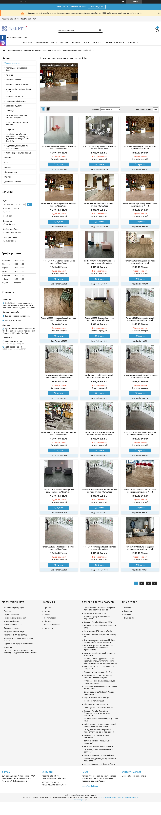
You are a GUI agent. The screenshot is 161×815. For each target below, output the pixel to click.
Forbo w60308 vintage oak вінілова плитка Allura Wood (140, 262)
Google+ (127, 614)
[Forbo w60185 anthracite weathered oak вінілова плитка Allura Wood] (99, 473)
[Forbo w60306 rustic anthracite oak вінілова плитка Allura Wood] (99, 244)
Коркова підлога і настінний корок (18, 90)
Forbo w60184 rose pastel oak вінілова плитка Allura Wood (99, 548)
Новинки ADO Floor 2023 (95, 613)
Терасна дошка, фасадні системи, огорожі (16, 116)
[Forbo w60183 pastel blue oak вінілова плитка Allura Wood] (59, 530)
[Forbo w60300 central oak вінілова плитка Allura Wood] (99, 187)
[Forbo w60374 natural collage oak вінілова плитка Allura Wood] (140, 530)
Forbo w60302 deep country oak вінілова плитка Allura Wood (58, 319)
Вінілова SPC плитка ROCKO (96, 704)
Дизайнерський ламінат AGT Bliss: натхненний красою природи (99, 641)
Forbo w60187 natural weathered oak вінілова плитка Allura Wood (140, 491)
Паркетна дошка (13, 80)
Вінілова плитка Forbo (52, 50)
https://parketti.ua (13, 320)
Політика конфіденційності (128, 797)
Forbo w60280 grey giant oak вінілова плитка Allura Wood (99, 147)
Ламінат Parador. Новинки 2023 (98, 622)
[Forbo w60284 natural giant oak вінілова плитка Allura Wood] (59, 187)
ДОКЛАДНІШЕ (97, 7)
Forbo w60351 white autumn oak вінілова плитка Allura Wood (99, 376)
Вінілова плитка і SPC (32, 50)
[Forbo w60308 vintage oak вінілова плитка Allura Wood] (140, 244)
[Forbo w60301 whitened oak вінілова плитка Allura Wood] (59, 244)
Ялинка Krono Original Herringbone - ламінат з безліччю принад (100, 609)
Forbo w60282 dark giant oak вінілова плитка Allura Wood (140, 147)
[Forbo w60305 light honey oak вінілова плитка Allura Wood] (140, 187)
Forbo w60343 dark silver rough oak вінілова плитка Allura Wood (59, 491)
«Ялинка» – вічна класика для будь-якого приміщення (100, 682)
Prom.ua (93, 795)
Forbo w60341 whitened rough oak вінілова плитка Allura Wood (99, 433)
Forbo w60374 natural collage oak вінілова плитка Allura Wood (140, 548)
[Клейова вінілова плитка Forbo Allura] (59, 82)
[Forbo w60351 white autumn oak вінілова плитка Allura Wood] (99, 359)
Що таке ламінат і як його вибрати (99, 764)
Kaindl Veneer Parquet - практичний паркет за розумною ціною (100, 725)
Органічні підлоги (14, 106)
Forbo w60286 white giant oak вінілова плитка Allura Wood (59, 147)
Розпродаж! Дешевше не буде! (17, 69)
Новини (76, 42)
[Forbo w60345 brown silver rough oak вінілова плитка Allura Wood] (140, 416)
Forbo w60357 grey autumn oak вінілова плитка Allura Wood (58, 433)
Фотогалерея (10, 172)
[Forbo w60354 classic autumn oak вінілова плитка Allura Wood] (140, 302)
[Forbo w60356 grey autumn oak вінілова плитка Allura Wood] (140, 359)
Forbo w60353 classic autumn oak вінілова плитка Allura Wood (99, 319)
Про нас (64, 42)
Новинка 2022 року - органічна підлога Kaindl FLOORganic (98, 676)
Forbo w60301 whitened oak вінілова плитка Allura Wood (59, 262)
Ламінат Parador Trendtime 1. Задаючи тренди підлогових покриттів (97, 713)
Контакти (133, 42)
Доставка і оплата (114, 42)
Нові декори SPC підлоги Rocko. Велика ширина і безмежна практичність (98, 647)
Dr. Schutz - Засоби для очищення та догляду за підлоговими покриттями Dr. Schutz (17, 137)
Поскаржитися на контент (106, 797)
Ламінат (9, 75)
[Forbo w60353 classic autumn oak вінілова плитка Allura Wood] (99, 302)
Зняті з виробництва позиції (18, 153)
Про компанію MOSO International (99, 755)
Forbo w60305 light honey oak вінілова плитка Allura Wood (140, 205)
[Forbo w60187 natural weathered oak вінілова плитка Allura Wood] (140, 473)
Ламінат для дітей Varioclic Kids (98, 672)
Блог (86, 42)
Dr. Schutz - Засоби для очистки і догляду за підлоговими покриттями (20, 651)
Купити (60, 164)
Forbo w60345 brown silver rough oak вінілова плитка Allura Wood (140, 433)
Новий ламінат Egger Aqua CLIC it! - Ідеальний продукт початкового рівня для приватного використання (100, 661)
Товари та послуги (14, 50)
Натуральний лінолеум (16, 101)
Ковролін (10, 129)
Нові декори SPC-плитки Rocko (98, 631)
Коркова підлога (11, 621)
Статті (7, 162)
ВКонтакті (129, 618)
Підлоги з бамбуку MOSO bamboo (18, 644)
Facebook (128, 608)
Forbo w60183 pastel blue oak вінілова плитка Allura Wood (58, 548)
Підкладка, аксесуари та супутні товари (17, 147)
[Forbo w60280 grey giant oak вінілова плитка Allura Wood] (99, 130)
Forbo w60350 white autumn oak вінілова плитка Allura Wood (59, 376)
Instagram (128, 611)
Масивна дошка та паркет (17, 84)
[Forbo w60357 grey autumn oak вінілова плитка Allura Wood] (59, 416)
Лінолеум (10, 110)
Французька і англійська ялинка (98, 708)
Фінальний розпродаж (14, 608)
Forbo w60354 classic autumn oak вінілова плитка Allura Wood (140, 319)
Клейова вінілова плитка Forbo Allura (59, 65)
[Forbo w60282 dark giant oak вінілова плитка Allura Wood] (140, 130)
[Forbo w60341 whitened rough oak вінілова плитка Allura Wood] (99, 416)
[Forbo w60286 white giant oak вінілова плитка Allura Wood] (59, 130)
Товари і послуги (45, 42)
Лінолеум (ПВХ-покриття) (15, 635)
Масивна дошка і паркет (15, 618)
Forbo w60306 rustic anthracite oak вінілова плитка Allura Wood (99, 262)
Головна (27, 42)
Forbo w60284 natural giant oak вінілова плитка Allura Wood (58, 205)
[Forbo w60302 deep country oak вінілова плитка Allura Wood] (59, 302)
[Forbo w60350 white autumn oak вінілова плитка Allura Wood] (59, 359)
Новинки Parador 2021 (94, 701)
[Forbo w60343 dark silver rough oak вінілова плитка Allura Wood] (59, 473)
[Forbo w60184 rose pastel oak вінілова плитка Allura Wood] (99, 530)
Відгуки (97, 42)
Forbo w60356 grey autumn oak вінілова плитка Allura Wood (140, 376)
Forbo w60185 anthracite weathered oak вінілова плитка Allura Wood (99, 491)
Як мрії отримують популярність (98, 746)
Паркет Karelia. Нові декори (96, 697)
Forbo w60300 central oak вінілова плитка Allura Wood (99, 205)
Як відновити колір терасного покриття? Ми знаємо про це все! (99, 731)
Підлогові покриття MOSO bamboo (17, 123)
